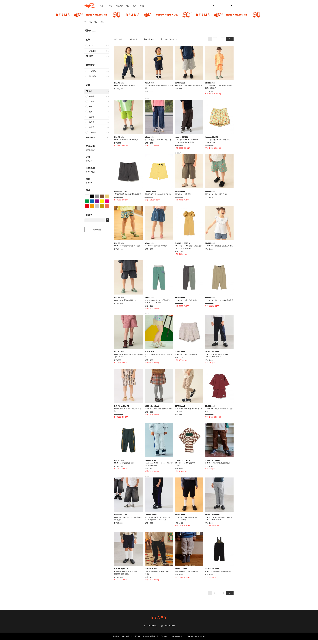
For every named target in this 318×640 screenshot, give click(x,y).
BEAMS (89, 5)
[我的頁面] (214, 6)
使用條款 (137, 636)
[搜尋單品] (232, 6)
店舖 (128, 6)
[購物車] (226, 6)
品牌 (134, 6)
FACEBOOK (152, 626)
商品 (90, 22)
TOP (85, 22)
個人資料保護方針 (149, 636)
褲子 (95, 22)
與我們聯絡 (125, 636)
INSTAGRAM (169, 626)
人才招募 (164, 636)
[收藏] (220, 6)
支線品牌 (119, 6)
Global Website (177, 636)
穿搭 (110, 6)
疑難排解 (116, 636)
